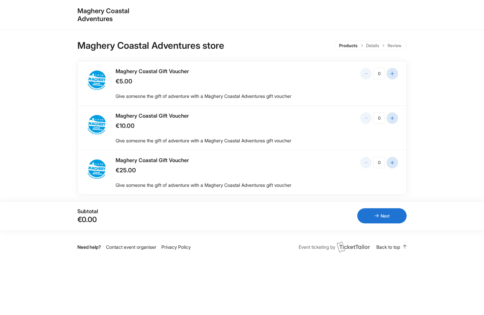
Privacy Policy (176, 247)
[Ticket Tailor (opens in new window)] (353, 247)
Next (385, 215)
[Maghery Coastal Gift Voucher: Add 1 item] (392, 73)
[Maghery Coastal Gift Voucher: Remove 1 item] (366, 73)
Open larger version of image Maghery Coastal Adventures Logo (96, 80)
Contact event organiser (131, 247)
